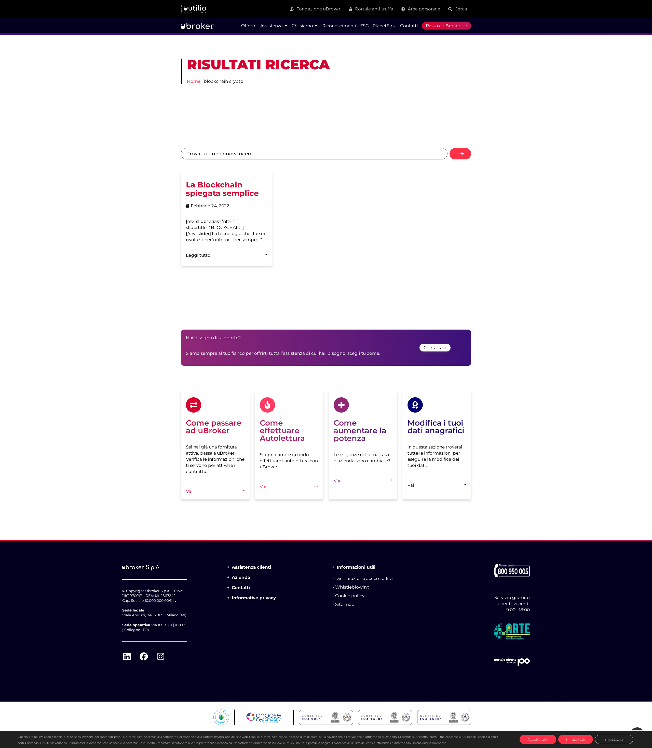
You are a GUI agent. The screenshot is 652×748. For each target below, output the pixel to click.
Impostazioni (614, 739)
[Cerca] (460, 153)
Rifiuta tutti (575, 739)
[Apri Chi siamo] (316, 25)
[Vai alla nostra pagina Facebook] (143, 656)
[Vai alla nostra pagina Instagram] (160, 656)
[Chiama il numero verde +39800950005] (512, 570)
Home (193, 81)
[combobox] (314, 153)
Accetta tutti (538, 739)
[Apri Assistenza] (286, 25)
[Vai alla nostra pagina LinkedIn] (126, 656)
